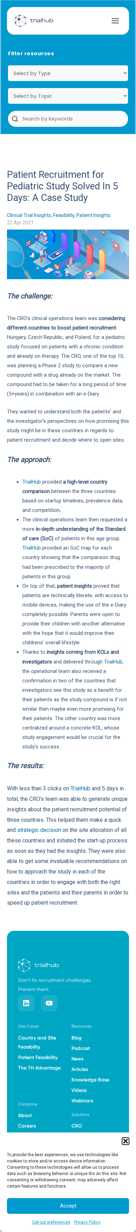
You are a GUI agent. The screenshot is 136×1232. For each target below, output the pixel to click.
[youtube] (49, 1003)
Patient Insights (93, 215)
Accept (68, 1206)
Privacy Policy (87, 1222)
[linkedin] (26, 1003)
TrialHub (31, 482)
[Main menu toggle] (115, 21)
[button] (125, 1141)
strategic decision (39, 830)
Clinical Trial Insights (29, 215)
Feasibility (63, 215)
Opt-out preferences (51, 1222)
